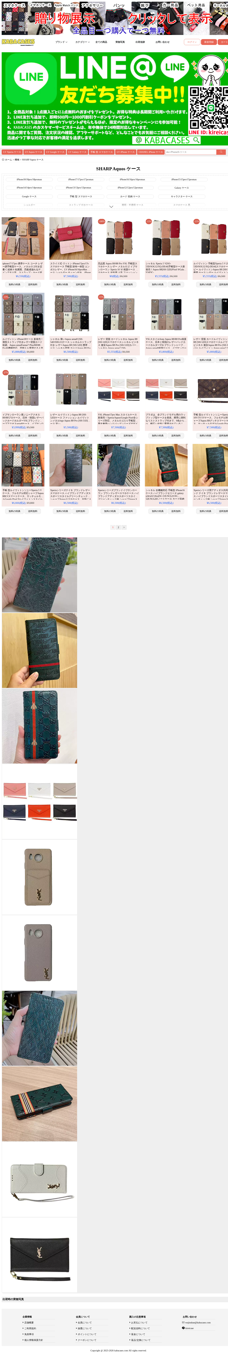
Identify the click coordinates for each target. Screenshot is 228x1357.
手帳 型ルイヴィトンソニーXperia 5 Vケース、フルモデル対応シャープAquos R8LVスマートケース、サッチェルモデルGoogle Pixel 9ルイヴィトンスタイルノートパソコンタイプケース (23, 496)
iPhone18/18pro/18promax (29, 179)
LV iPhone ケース (126, 152)
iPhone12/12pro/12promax (130, 187)
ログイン (192, 42)
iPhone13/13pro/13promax (78, 187)
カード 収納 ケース (130, 196)
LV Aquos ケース (33, 152)
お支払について (139, 1322)
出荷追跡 (140, 42)
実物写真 (120, 42)
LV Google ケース (55, 152)
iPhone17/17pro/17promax (80, 179)
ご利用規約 (30, 1328)
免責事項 (29, 1334)
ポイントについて (87, 1334)
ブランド (60, 42)
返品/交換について (141, 1340)
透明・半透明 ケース (132, 205)
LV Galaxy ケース (77, 152)
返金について (138, 1334)
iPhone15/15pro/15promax (184, 179)
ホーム (8, 159)
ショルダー (29, 205)
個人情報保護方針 (33, 1340)
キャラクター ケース (182, 196)
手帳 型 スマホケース (101, 152)
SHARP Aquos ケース (32, 159)
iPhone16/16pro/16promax (132, 179)
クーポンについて (87, 1340)
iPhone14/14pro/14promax (29, 187)
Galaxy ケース (182, 188)
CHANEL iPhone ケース (151, 152)
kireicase (189, 1328)
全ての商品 (101, 42)
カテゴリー (81, 42)
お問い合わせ (163, 42)
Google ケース (29, 196)
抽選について (85, 1328)
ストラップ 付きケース (81, 205)
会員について (85, 1322)
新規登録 (209, 42)
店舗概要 (29, 1322)
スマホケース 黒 (181, 205)
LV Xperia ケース (12, 152)
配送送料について (140, 1328)
